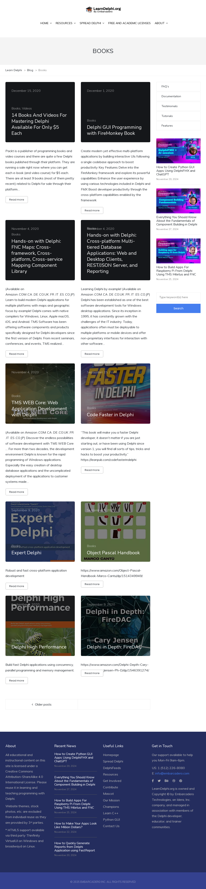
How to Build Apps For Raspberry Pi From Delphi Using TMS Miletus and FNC (176, 271)
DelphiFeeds (112, 768)
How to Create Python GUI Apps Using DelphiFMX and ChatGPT (175, 171)
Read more (16, 200)
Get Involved (112, 781)
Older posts (43, 704)
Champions (111, 807)
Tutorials (167, 116)
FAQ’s (165, 86)
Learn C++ (110, 813)
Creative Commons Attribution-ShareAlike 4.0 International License (24, 776)
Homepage (111, 755)
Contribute (110, 787)
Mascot (108, 794)
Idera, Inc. (183, 800)
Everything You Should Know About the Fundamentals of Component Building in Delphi (176, 221)
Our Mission (111, 800)
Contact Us (111, 826)
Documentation (171, 96)
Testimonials (170, 106)
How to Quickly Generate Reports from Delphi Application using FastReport (74, 847)
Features (167, 126)
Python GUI (111, 819)
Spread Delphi (113, 761)
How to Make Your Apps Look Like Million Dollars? (75, 825)
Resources (110, 774)
